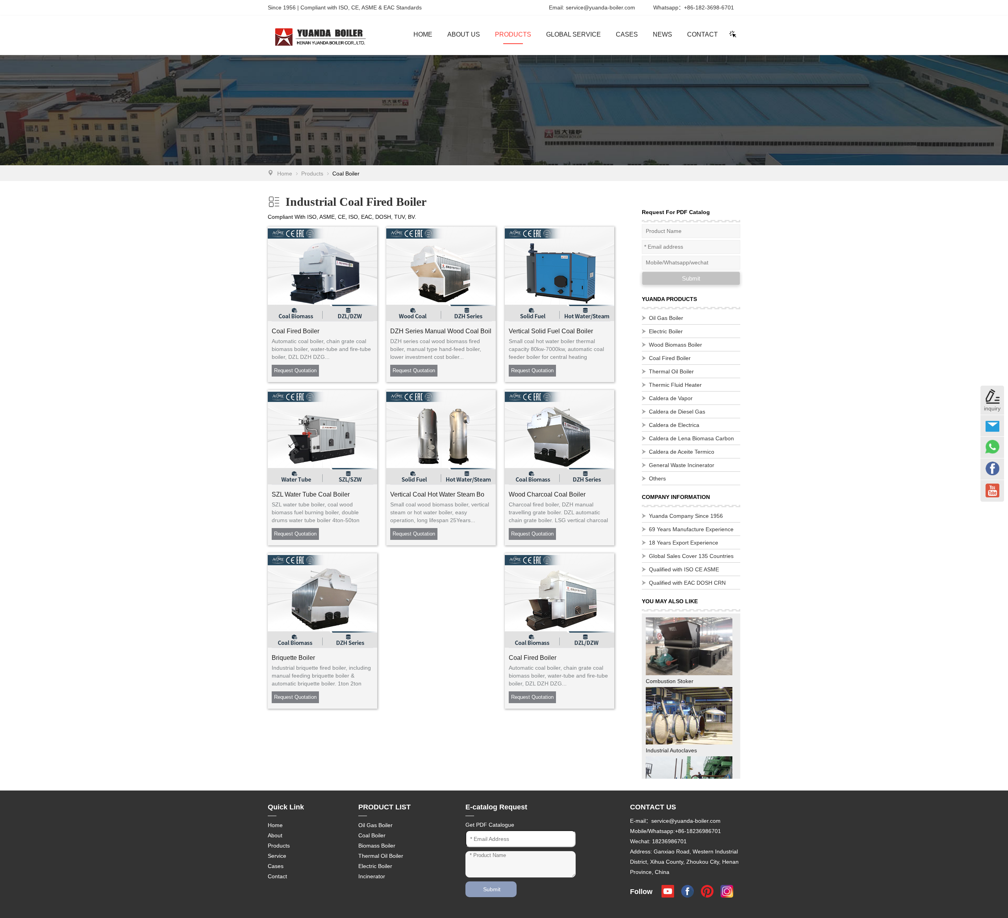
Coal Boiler (371, 835)
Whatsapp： (693, 7)
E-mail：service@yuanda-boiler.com (675, 821)
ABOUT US (463, 34)
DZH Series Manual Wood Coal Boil (440, 331)
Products (312, 173)
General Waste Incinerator (681, 465)
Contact (277, 876)
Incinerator (371, 876)
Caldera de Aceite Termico (681, 452)
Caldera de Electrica (674, 425)
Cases (276, 866)
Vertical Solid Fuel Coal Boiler (551, 331)
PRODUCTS (513, 34)
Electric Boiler (666, 331)
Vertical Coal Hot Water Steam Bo (437, 494)
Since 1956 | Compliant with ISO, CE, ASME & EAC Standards (345, 7)
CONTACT (702, 34)
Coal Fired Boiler (295, 331)
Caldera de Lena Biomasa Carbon (691, 438)
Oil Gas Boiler (666, 318)
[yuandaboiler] (309, 35)
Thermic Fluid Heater (675, 385)
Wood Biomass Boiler (675, 345)
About (275, 835)
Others (657, 478)
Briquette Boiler (293, 657)
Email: (592, 7)
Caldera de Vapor (671, 398)
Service (277, 856)
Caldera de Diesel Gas (677, 411)
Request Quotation (295, 370)
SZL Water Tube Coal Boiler (311, 494)
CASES (627, 34)
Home (284, 173)
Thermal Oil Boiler (671, 371)
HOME (422, 34)
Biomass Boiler (376, 845)
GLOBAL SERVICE (573, 34)
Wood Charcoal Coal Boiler (547, 494)
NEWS (662, 34)
